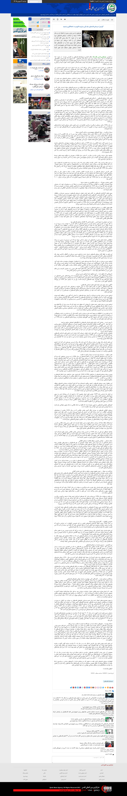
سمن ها (53, 15)
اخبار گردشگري (63, 776)
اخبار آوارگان (82, 779)
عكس (44, 773)
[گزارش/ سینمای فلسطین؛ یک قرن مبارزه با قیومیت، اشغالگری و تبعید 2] (98, 38)
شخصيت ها (62, 15)
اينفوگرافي (44, 779)
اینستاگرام (44, 22)
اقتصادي (107, 15)
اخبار (102, 770)
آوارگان (80, 15)
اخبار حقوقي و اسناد (82, 773)
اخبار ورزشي (63, 779)
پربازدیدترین (40, 29)
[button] (54, 19)
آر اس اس (33, 26)
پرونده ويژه (42, 15)
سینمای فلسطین (108, 681)
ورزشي (96, 15)
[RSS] (61, 19)
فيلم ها (44, 776)
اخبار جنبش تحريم (82, 776)
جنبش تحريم (85, 15)
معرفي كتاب (91, 15)
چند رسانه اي (48, 15)
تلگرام (32, 22)
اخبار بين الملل (82, 770)
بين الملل (58, 15)
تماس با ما (102, 1)
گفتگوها (25, 770)
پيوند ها (111, 1)
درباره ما (107, 1)
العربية (96, 1)
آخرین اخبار (47, 29)
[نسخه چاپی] (65, 19)
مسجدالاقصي (69, 15)
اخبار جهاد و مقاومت (63, 770)
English (92, 1)
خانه (114, 15)
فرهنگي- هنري (101, 15)
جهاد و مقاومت (75, 15)
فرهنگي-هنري (101, 776)
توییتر (44, 26)
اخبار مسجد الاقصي (63, 773)
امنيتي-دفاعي (101, 779)
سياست (111, 15)
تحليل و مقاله (25, 773)
